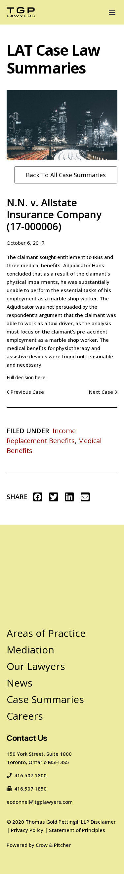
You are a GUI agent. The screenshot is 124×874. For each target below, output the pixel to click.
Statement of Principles (77, 830)
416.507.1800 (30, 775)
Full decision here (26, 377)
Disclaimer (103, 821)
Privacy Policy (27, 830)
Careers (25, 716)
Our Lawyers (36, 666)
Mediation (30, 649)
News (19, 683)
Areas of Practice (46, 633)
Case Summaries (45, 699)
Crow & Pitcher (53, 845)
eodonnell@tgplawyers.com (40, 801)
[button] (111, 12)
